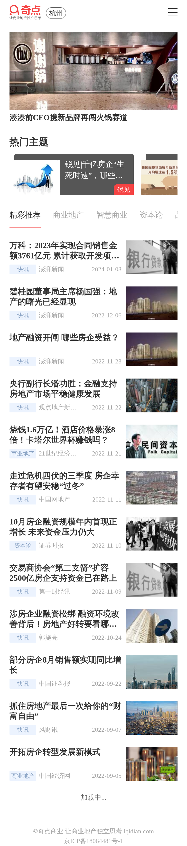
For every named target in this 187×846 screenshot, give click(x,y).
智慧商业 (111, 214)
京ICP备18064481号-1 (93, 841)
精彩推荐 (25, 214)
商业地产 (68, 214)
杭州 (56, 13)
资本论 (151, 214)
